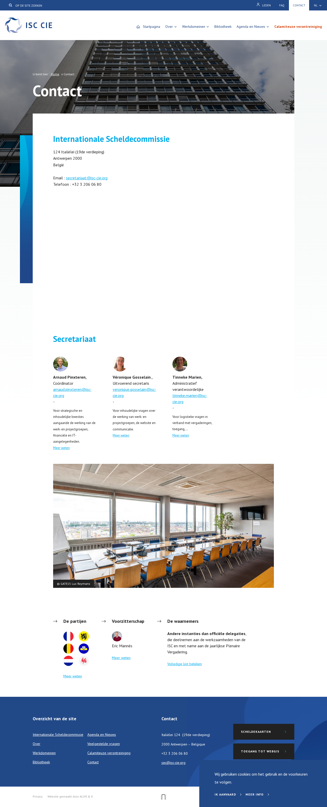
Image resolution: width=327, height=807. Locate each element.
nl (316, 5)
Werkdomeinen (193, 26)
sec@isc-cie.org (173, 762)
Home (55, 74)
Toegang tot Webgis (260, 751)
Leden (266, 5)
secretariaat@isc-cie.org (87, 177)
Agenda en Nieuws (251, 26)
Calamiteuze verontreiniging (298, 26)
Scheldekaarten (256, 732)
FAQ (281, 5)
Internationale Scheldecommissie (58, 734)
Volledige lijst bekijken (184, 664)
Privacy (38, 796)
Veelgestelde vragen (103, 743)
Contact (299, 5)
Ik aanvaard (226, 794)
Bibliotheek (222, 26)
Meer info (255, 794)
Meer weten (61, 448)
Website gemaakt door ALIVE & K (70, 796)
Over (169, 26)
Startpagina (151, 26)
